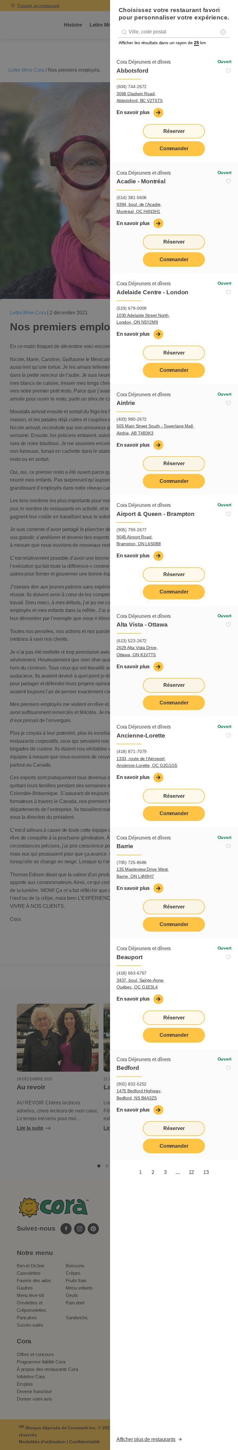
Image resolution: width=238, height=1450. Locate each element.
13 (206, 1172)
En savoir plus (133, 112)
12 (191, 1172)
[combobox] (174, 32)
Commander (174, 148)
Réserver (173, 131)
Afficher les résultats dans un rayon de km (162, 42)
